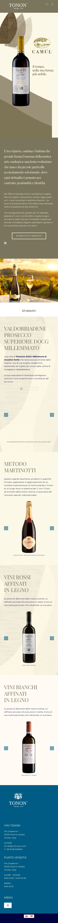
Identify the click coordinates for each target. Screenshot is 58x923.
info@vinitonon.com (16, 846)
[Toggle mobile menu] (52, 4)
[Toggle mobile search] (47, 4)
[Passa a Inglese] (26, 916)
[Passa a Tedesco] (31, 916)
